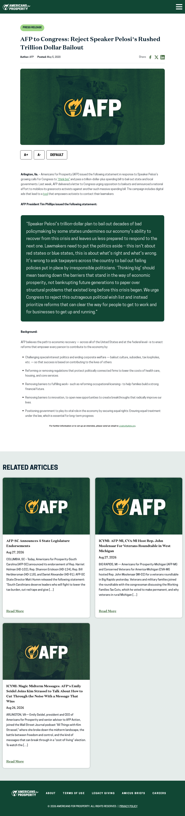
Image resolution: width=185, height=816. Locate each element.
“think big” (63, 179)
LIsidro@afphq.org (127, 426)
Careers (159, 793)
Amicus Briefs (133, 793)
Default (56, 155)
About (51, 793)
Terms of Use (74, 793)
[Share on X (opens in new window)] (156, 57)
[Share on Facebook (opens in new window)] (150, 57)
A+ (26, 155)
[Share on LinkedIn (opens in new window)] (162, 57)
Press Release (32, 27)
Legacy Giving (103, 793)
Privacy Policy (128, 806)
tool (45, 194)
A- (39, 155)
